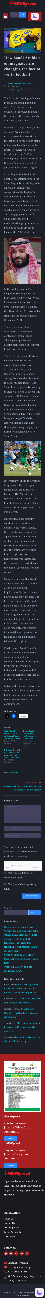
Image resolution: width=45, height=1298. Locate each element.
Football (11, 90)
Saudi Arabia (14, 773)
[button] (5, 16)
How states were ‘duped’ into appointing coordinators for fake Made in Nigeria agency (21, 947)
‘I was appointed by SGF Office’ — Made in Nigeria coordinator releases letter (21, 959)
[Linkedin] (27, 1253)
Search (7, 908)
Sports (20, 90)
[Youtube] (22, 1253)
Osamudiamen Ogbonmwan (19, 83)
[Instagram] (16, 1253)
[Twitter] (11, 1253)
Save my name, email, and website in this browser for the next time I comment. (21, 852)
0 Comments (34, 90)
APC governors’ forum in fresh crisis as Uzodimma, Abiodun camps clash (22, 1027)
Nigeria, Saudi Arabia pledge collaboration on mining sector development (29, 736)
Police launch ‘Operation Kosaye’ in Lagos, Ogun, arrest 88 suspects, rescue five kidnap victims (21, 988)
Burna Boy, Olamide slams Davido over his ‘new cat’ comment (21, 1013)
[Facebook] (6, 1253)
